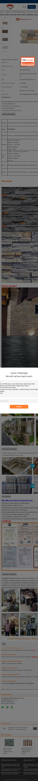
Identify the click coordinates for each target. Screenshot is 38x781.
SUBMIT (19, 407)
